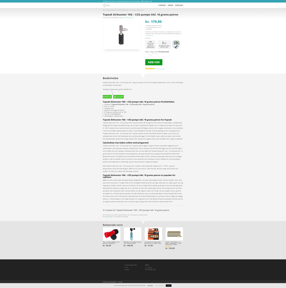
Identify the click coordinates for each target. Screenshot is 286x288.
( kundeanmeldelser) (160, 68)
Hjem (104, 10)
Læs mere (150, 285)
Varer (170, 5)
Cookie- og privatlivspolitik (109, 282)
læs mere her (149, 35)
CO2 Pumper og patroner (111, 10)
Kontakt (179, 5)
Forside (162, 5)
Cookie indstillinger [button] (159, 285)
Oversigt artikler (133, 265)
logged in (111, 216)
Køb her (154, 62)
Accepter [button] (169, 285)
